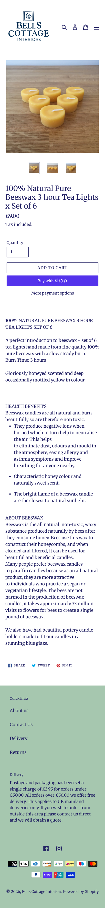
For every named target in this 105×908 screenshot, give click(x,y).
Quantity (15, 242)
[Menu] (96, 27)
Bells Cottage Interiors (42, 891)
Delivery (18, 738)
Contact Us (21, 724)
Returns (18, 752)
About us (19, 710)
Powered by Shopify (81, 891)
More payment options (52, 293)
